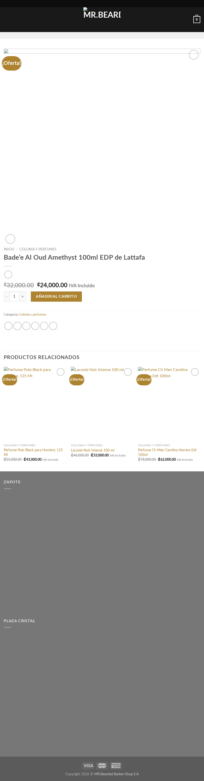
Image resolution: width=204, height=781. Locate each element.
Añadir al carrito (56, 296)
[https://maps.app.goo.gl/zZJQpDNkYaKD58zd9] (90, 3)
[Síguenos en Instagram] (96, 35)
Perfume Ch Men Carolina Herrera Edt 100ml (167, 452)
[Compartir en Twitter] (26, 326)
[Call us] (108, 35)
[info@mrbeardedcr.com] (98, 3)
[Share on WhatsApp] (8, 326)
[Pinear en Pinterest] (44, 326)
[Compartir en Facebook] (17, 326)
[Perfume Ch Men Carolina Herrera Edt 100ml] (169, 404)
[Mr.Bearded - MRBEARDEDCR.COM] (102, 19)
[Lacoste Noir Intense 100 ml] (102, 404)
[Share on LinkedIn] (53, 326)
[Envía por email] (35, 326)
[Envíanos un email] (102, 35)
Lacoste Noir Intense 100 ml (92, 450)
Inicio (9, 249)
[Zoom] (10, 239)
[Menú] (7, 20)
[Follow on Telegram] (115, 35)
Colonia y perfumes (37, 249)
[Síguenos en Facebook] (89, 35)
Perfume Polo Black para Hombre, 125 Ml (33, 452)
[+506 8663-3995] (113, 3)
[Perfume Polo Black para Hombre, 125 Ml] (35, 404)
